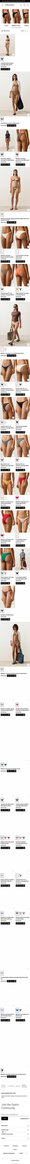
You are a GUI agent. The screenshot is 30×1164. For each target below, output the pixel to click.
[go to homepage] (9, 5)
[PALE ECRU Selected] (2, 251)
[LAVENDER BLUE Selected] (2, 669)
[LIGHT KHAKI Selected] (2, 154)
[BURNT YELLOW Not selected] (5, 349)
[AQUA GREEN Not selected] (20, 838)
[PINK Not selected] (5, 422)
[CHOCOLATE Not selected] (8, 838)
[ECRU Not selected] (5, 498)
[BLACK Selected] (2, 119)
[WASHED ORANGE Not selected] (5, 573)
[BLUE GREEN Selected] (2, 59)
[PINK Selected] (17, 875)
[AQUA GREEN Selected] (2, 214)
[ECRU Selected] (17, 251)
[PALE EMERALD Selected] (2, 573)
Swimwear (11, 1086)
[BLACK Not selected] (20, 384)
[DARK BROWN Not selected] (20, 875)
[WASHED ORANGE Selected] (17, 289)
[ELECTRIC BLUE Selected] (17, 1010)
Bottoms (18, 1086)
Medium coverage (24, 1086)
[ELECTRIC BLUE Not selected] (5, 765)
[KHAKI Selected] (17, 800)
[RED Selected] (2, 875)
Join (5, 1118)
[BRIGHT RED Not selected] (5, 838)
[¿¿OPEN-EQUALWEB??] (4, 1132)
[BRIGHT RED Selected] (17, 838)
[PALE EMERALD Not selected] (20, 289)
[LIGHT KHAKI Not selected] (20, 1010)
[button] (28, 5)
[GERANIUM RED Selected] (17, 498)
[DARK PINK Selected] (17, 705)
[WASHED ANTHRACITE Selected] (2, 800)
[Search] (21, 5)
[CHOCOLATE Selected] (17, 913)
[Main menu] (2, 5)
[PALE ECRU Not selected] (5, 384)
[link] (24, 5)
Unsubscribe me (24, 1118)
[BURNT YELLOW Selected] (2, 498)
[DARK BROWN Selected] (2, 289)
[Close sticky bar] (28, 1)
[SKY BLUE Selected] (2, 913)
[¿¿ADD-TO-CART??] (13, 54)
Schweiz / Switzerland (9, 1153)
